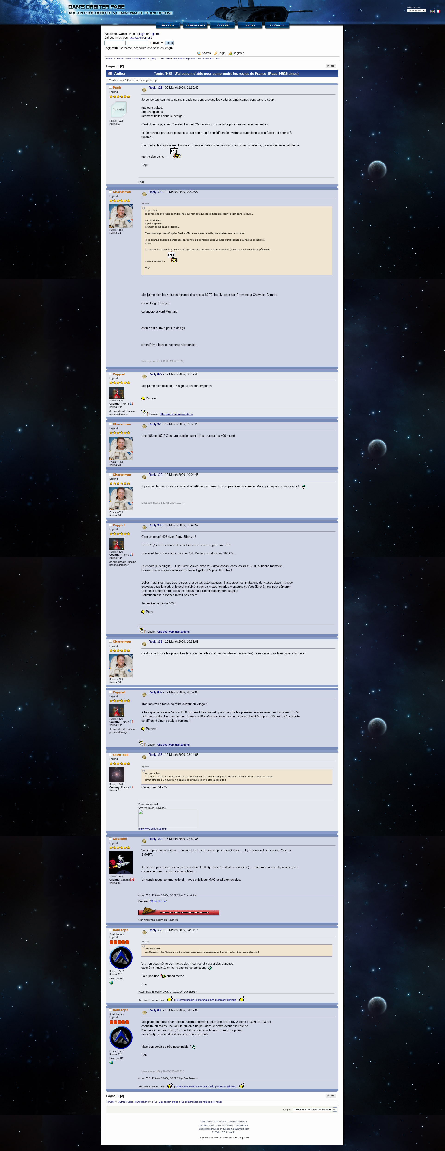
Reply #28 (155, 424)
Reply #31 (155, 641)
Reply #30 (155, 525)
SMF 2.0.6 (206, 1121)
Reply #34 (155, 839)
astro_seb (121, 754)
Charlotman (122, 192)
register (154, 34)
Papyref (119, 374)
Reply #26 (155, 192)
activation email (140, 37)
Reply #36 (155, 1010)
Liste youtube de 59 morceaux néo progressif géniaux (205, 999)
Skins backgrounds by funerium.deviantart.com (224, 1129)
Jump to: (287, 1109)
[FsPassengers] (111, 983)
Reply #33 (155, 754)
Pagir (117, 87)
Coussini (120, 839)
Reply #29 (155, 474)
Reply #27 (155, 374)
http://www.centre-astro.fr (152, 828)
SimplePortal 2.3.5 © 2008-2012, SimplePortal (223, 1125)
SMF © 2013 (220, 1121)
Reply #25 (155, 87)
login (142, 34)
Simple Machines (238, 1121)
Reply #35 (155, 930)
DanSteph (120, 930)
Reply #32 (155, 692)
